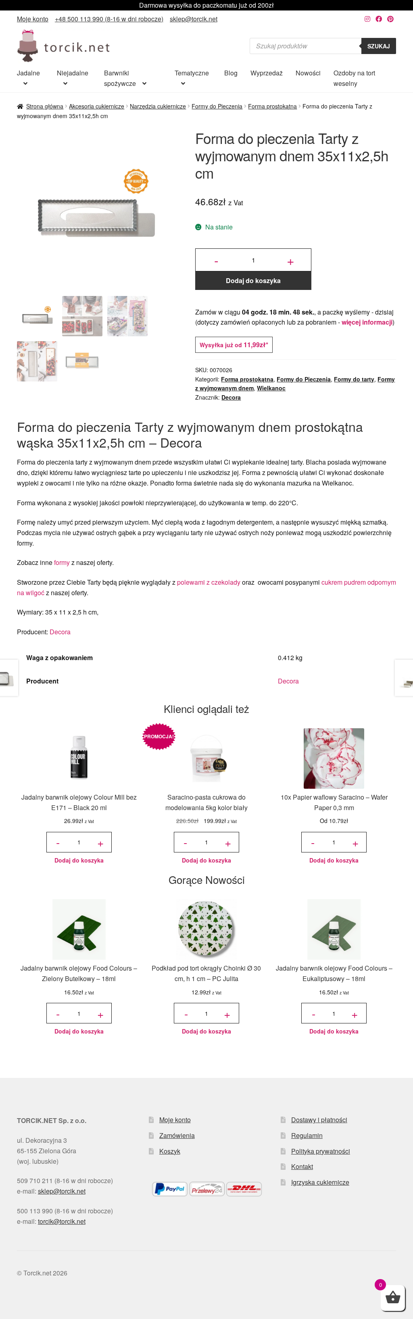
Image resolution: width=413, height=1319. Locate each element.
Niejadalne (72, 72)
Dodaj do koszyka (253, 280)
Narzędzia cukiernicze (158, 106)
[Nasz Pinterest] (390, 18)
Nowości (308, 72)
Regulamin (307, 1135)
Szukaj (378, 46)
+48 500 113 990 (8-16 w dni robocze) (109, 18)
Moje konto (32, 18)
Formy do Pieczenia (217, 106)
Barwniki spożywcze (120, 78)
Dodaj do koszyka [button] (79, 860)
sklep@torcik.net (193, 18)
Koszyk (169, 1151)
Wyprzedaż (266, 72)
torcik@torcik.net (62, 1221)
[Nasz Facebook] (378, 18)
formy (62, 562)
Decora (231, 397)
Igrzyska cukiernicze (320, 1182)
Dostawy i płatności (319, 1119)
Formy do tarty (354, 379)
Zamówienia (177, 1135)
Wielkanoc (271, 388)
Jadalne (28, 72)
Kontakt (302, 1166)
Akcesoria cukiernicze (96, 106)
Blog (231, 72)
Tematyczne (192, 72)
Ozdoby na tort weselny (354, 78)
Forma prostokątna (272, 106)
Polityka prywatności (320, 1151)
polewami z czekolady (208, 582)
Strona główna (44, 106)
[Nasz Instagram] (367, 18)
